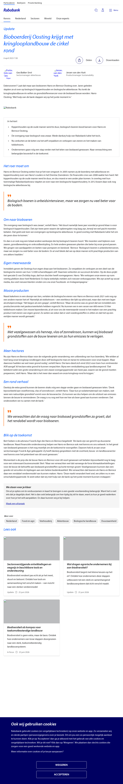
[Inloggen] (103, 10)
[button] (84, 60)
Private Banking (35, 3)
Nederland (20, 18)
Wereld (47, 18)
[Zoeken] (96, 10)
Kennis (7, 18)
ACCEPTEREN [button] (61, 774)
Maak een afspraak (15, 503)
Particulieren (9, 3)
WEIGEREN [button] (61, 765)
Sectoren (35, 18)
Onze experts (62, 18)
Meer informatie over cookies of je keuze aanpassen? (37, 751)
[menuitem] (11, 521)
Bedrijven (21, 3)
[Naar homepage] (12, 10)
